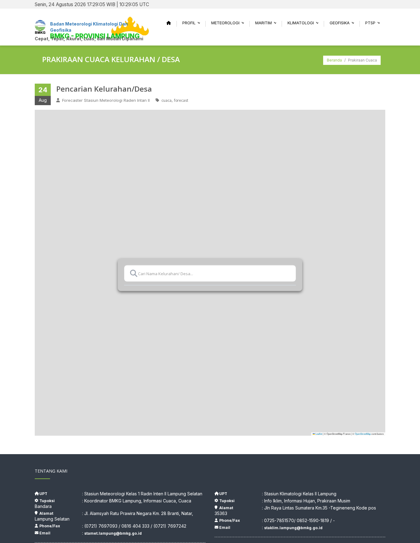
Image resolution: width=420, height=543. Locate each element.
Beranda (334, 60)
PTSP (374, 22)
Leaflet (318, 433)
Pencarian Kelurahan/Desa (104, 89)
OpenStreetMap (363, 433)
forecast (181, 100)
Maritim (267, 22)
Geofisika (344, 22)
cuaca (166, 100)
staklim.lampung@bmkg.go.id (293, 527)
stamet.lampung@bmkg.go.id (113, 533)
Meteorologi (229, 22)
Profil (193, 22)
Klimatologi (304, 22)
